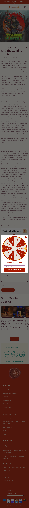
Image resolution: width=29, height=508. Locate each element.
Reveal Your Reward (14, 270)
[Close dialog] (26, 237)
